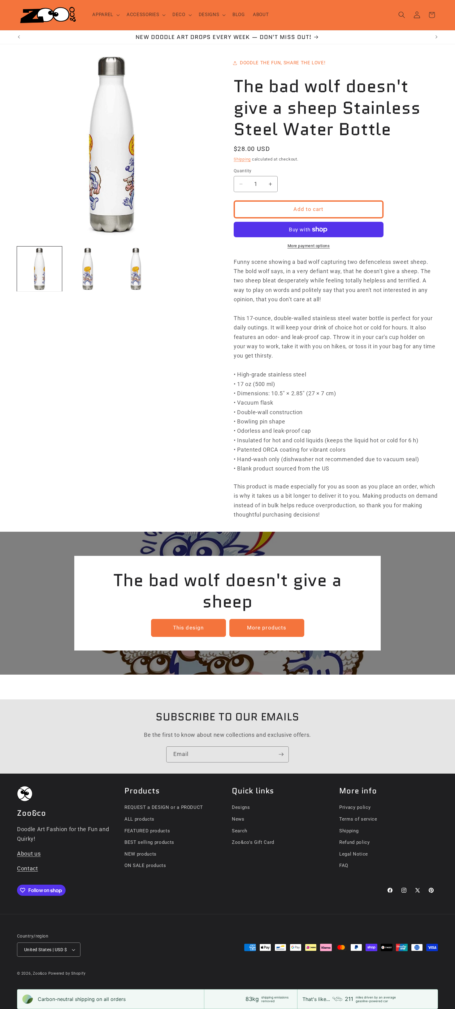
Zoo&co (40, 973)
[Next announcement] (436, 37)
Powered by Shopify (67, 973)
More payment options (309, 245)
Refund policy (354, 842)
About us (29, 854)
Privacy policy (354, 807)
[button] (105, 15)
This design (188, 628)
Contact (27, 868)
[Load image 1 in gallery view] (39, 269)
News (238, 819)
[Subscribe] (281, 754)
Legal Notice (353, 854)
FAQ (343, 865)
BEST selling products (149, 842)
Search (239, 831)
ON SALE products (145, 865)
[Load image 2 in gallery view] (87, 269)
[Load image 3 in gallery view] (136, 269)
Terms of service (358, 819)
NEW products (140, 854)
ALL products (139, 819)
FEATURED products (147, 831)
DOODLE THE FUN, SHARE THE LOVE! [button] (282, 63)
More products (266, 628)
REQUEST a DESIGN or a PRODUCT (163, 807)
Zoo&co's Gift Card (253, 842)
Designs (241, 807)
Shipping (242, 159)
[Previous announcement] (19, 37)
